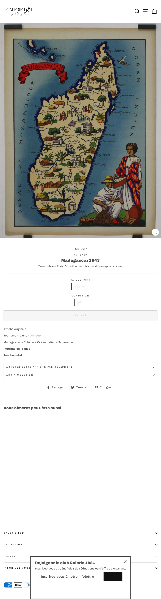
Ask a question (20, 375)
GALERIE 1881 (14, 533)
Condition (80, 296)
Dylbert (80, 255)
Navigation (13, 545)
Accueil (79, 249)
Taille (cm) (80, 280)
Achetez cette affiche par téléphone (39, 367)
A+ (80, 302)
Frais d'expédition (67, 266)
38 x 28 (80, 286)
